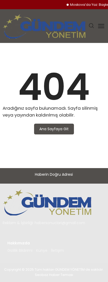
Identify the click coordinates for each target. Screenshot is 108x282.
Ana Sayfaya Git (54, 129)
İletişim (57, 250)
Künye (41, 250)
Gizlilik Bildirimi (20, 250)
